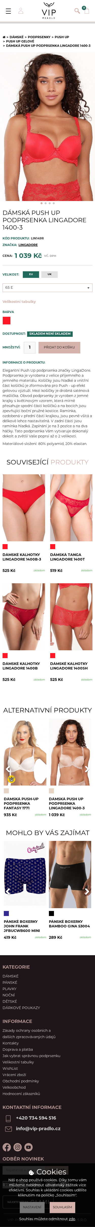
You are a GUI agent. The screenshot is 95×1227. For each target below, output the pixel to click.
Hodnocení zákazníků (21, 1094)
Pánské (10, 983)
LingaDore (28, 245)
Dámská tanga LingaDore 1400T (67, 557)
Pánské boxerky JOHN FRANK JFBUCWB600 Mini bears (22, 926)
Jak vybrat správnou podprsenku (31, 1056)
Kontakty (11, 1043)
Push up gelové (20, 41)
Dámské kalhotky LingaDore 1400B (21, 666)
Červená (7, 321)
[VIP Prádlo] (49, 10)
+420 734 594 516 (36, 1118)
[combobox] (47, 287)
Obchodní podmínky (21, 1081)
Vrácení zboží (14, 1075)
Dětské (10, 1002)
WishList (10, 1069)
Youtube (28, 1147)
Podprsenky (39, 37)
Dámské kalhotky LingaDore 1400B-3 (22, 557)
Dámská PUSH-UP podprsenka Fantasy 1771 (21, 803)
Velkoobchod (14, 1088)
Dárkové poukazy (21, 1008)
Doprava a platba (18, 1050)
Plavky (9, 989)
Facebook (7, 1147)
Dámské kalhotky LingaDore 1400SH (69, 666)
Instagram (17, 1147)
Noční (9, 995)
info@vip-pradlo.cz (38, 1129)
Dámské (17, 37)
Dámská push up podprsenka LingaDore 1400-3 (67, 803)
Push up (62, 37)
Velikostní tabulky (19, 302)
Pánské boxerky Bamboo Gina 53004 (69, 924)
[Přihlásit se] (20, 11)
